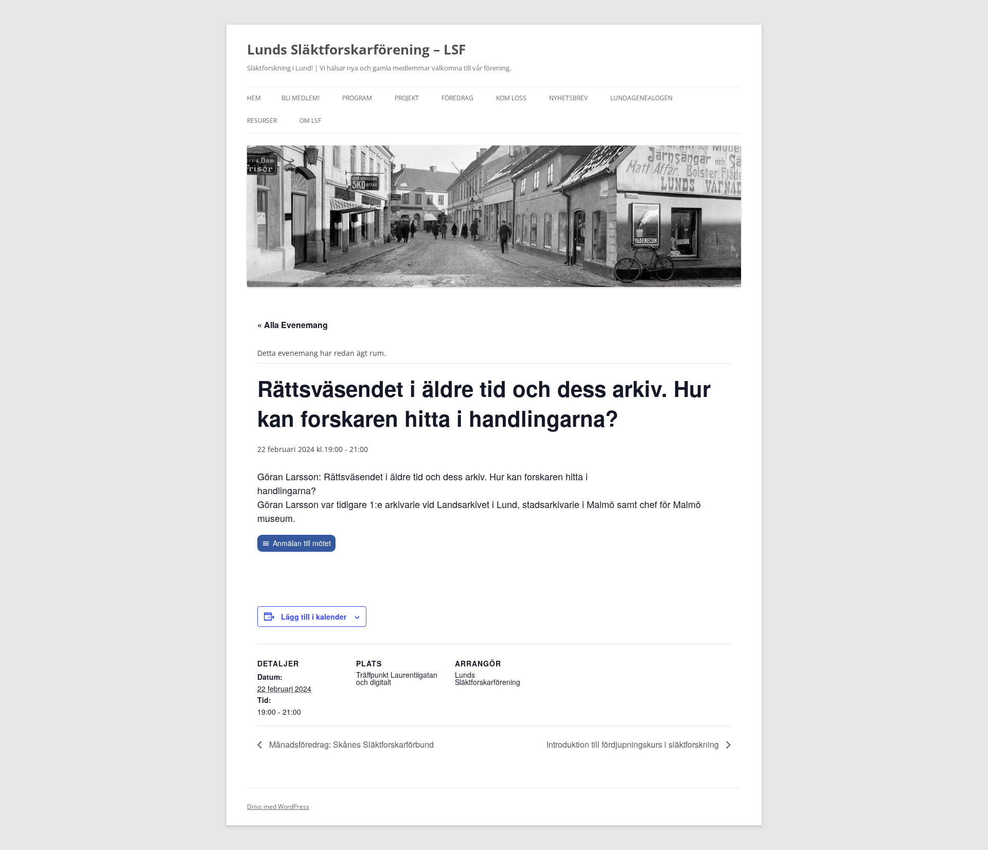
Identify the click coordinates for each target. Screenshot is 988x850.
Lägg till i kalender (313, 616)
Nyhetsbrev (568, 98)
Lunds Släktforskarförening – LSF (356, 49)
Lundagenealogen (641, 98)
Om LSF (310, 120)
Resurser (262, 120)
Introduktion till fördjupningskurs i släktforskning (633, 744)
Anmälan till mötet (302, 543)
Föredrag (457, 98)
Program (357, 98)
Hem (254, 98)
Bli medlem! (300, 98)
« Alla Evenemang (292, 325)
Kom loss (511, 98)
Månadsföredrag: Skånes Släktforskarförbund (350, 744)
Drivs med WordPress (278, 806)
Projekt (407, 98)
